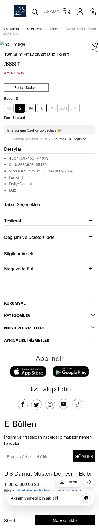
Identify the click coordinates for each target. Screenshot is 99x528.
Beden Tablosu (26, 87)
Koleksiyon (34, 29)
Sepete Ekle (65, 520)
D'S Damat (11, 29)
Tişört (54, 29)
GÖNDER (84, 456)
